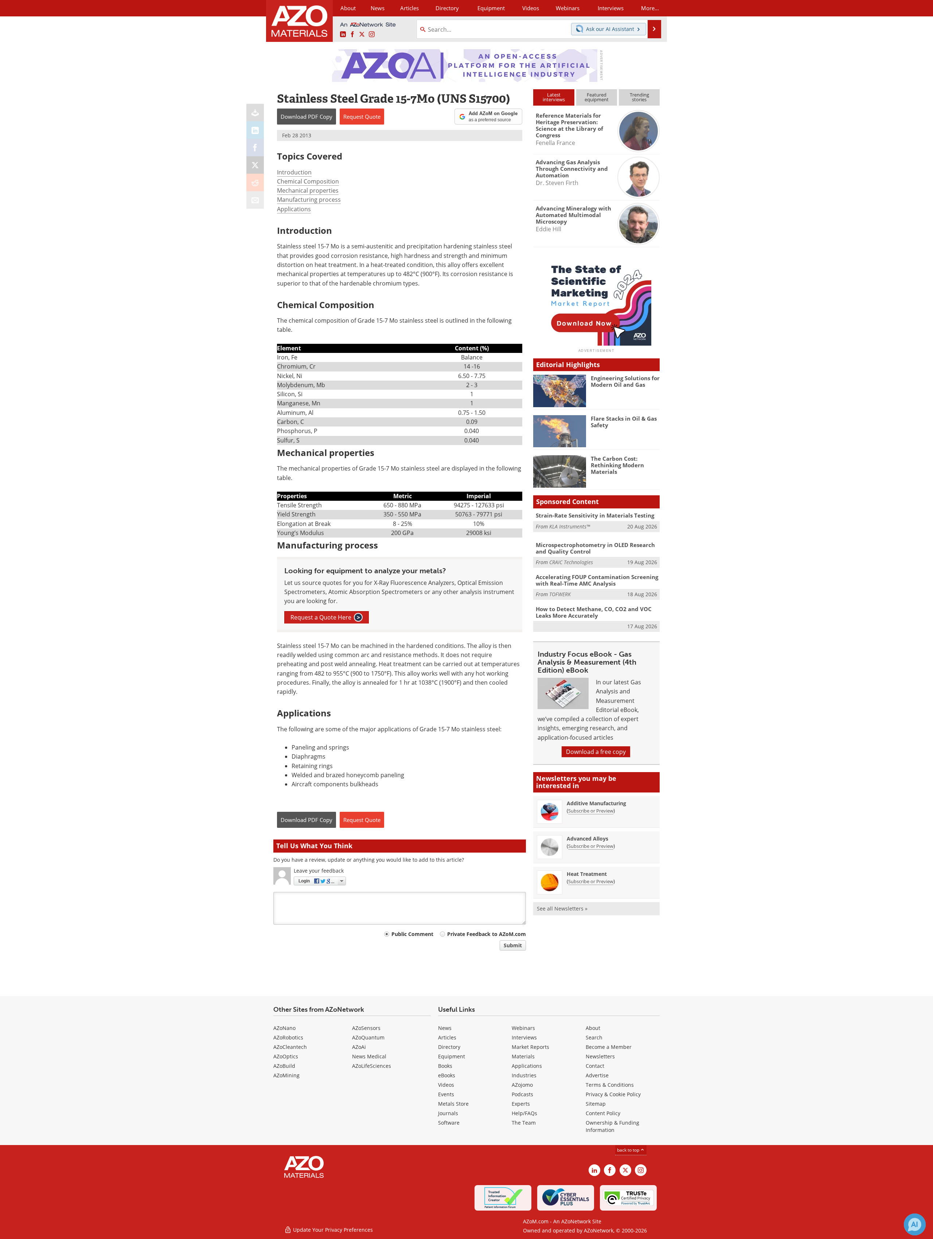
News (445, 1027)
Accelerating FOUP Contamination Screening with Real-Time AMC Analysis (597, 580)
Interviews (524, 1037)
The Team (524, 1122)
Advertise (597, 1075)
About (593, 1027)
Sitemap (596, 1103)
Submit (513, 945)
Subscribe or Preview (590, 810)
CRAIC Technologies (571, 562)
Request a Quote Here (325, 617)
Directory (447, 8)
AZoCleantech (290, 1046)
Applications (294, 209)
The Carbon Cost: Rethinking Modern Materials (617, 465)
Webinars (523, 1027)
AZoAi (359, 1046)
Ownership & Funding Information (612, 1126)
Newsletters (600, 1056)
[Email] (255, 200)
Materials (523, 1056)
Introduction (294, 172)
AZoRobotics (288, 1037)
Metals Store (453, 1103)
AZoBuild (284, 1065)
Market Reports (530, 1046)
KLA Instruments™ (569, 526)
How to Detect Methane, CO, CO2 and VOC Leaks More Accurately (594, 612)
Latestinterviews (554, 97)
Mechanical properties (308, 190)
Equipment (451, 1056)
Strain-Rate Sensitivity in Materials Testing (595, 515)
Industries (524, 1075)
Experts (521, 1103)
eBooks (446, 1075)
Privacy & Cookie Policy (613, 1094)
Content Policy (603, 1113)
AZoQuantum (368, 1037)
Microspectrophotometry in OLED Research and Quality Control (595, 548)
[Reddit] (255, 182)
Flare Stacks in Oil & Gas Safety (624, 422)
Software (449, 1122)
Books (445, 1065)
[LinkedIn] (255, 130)
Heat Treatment (587, 873)
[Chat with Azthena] (915, 1224)
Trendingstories (639, 97)
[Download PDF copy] (255, 112)
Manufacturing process (309, 200)
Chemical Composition (308, 181)
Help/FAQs (524, 1113)
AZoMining (286, 1075)
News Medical (369, 1056)
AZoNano (284, 1027)
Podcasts (522, 1094)
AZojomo (522, 1084)
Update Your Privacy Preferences (332, 1229)
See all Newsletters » (562, 908)
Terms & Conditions (610, 1084)
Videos (446, 1084)
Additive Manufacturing (596, 803)
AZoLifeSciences (371, 1065)
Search (594, 1037)
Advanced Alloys (587, 838)
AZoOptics (285, 1056)
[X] (255, 165)
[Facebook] (255, 147)
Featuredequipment (597, 97)
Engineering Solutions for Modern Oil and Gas (625, 381)
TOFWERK (560, 594)
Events (446, 1094)
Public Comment (412, 934)
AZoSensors (366, 1027)
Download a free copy (596, 752)
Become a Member (609, 1046)
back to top (628, 1150)
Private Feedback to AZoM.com (486, 934)
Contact (595, 1065)
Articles (447, 1037)
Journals (448, 1113)
